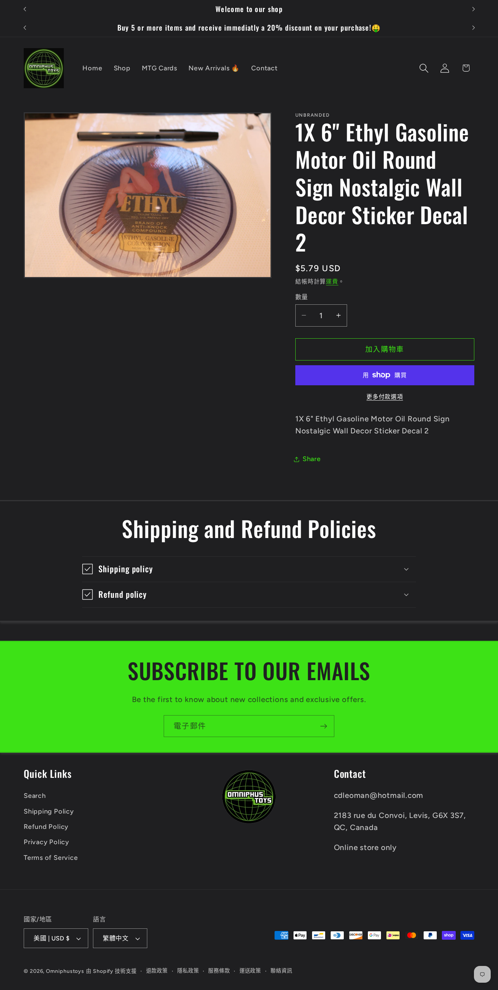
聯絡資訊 (281, 970)
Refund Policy (46, 827)
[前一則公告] (25, 9)
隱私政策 (188, 970)
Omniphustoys (65, 971)
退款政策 (157, 970)
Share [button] (312, 459)
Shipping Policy (49, 811)
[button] (424, 68)
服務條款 (219, 970)
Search (35, 796)
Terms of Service (51, 858)
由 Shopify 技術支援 (111, 971)
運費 (332, 281)
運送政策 (250, 970)
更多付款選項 (384, 396)
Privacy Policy (46, 842)
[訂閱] (323, 726)
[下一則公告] (474, 9)
